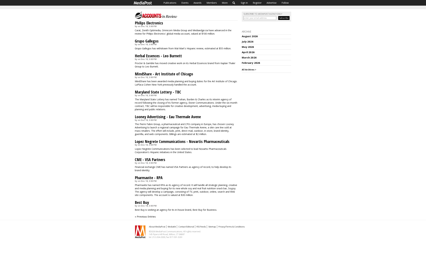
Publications (169, 2)
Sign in (244, 2)
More (225, 2)
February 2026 (251, 62)
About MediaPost (157, 226)
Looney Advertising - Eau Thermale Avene (168, 116)
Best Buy (142, 202)
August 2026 (250, 36)
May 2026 (248, 46)
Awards (198, 2)
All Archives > (249, 69)
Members (212, 2)
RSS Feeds (201, 226)
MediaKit (172, 226)
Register (257, 2)
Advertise (272, 2)
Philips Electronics (149, 23)
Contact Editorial (186, 226)
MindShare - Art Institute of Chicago (164, 74)
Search (234, 3)
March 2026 (249, 57)
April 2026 (248, 52)
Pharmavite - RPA (149, 177)
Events (185, 2)
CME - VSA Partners (150, 159)
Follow (285, 2)
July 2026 (247, 41)
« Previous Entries (145, 216)
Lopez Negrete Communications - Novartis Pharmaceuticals (182, 141)
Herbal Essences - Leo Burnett (158, 55)
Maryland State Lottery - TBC (158, 92)
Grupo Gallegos (147, 41)
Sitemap (212, 226)
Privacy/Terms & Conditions (231, 226)
